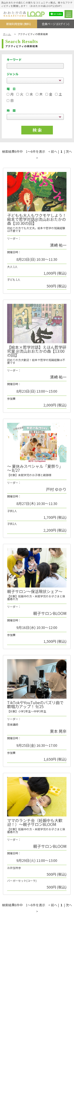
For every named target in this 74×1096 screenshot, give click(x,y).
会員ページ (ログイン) (55, 24)
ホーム (7, 34)
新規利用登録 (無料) (18, 24)
